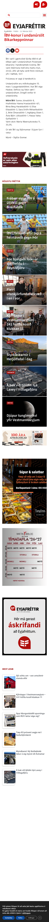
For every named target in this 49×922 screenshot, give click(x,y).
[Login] (37, 4)
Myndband (11, 372)
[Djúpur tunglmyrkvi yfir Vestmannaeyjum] (24, 412)
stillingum (26, 913)
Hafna (20, 918)
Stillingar (31, 918)
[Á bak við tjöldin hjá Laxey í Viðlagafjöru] (24, 381)
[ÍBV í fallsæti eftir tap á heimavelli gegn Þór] (24, 229)
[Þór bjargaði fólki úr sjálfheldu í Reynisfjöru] (24, 260)
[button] (44, 15)
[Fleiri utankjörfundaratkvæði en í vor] (24, 290)
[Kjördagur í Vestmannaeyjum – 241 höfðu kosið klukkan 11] (24, 320)
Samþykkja (8, 918)
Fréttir (16, 31)
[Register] (44, 4)
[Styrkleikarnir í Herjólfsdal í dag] (24, 351)
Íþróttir (10, 190)
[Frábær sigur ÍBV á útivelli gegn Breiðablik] (24, 199)
